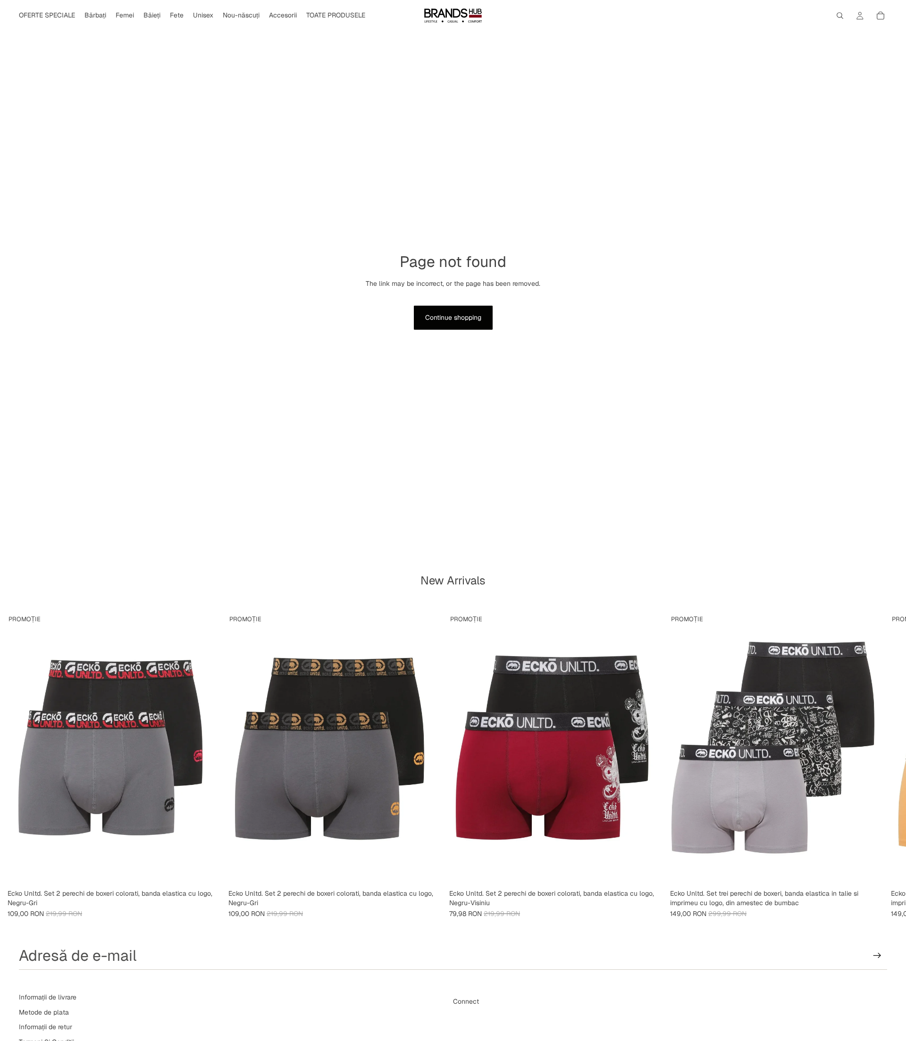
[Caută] (840, 15)
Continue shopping (453, 317)
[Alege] (206, 870)
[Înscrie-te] (877, 956)
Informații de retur (45, 1027)
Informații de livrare (47, 997)
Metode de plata (44, 1012)
